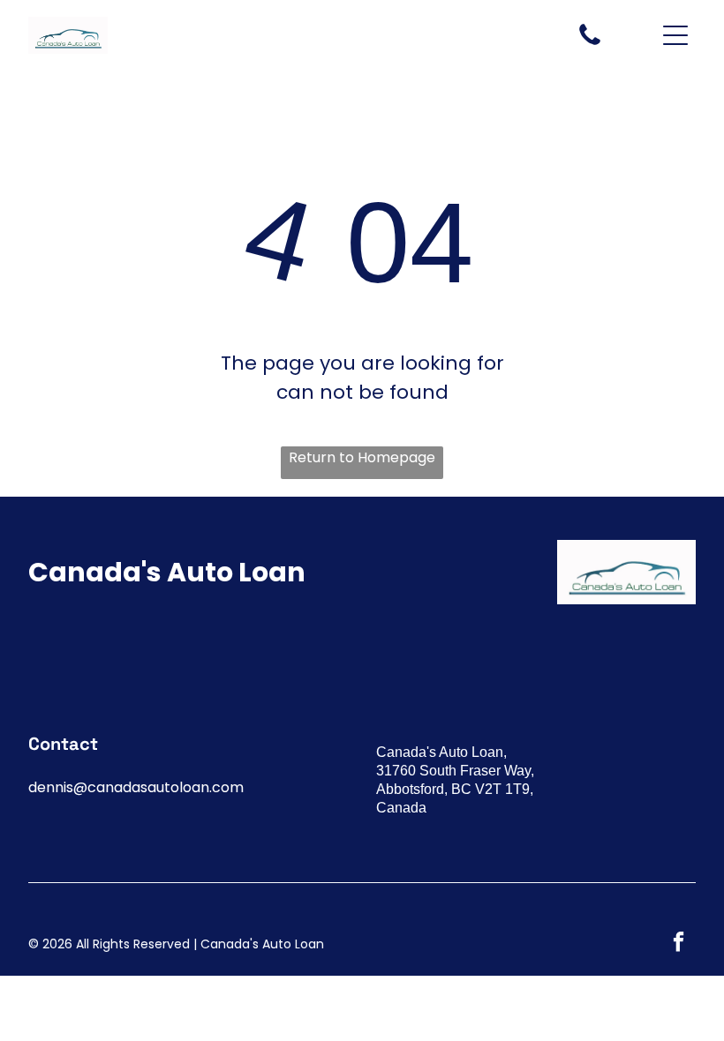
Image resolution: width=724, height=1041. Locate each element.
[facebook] (678, 944)
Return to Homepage (362, 457)
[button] (675, 35)
